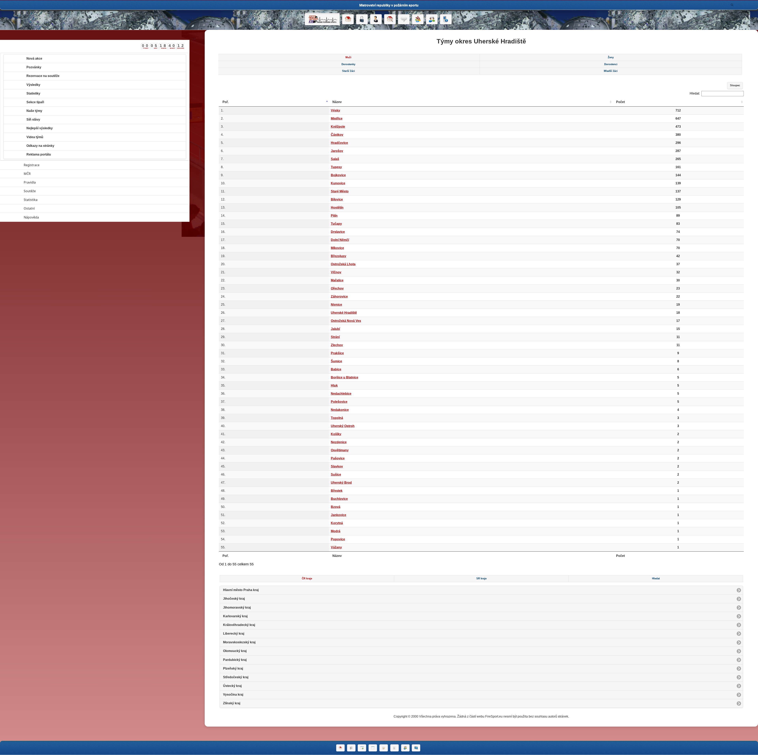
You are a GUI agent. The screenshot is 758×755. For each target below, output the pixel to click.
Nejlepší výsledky (39, 128)
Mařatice (337, 280)
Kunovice (338, 183)
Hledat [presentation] (656, 578)
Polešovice (339, 401)
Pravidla (48, 182)
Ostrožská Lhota (343, 264)
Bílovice (337, 199)
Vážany (336, 547)
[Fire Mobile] (446, 19)
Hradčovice (339, 142)
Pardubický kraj (235, 659)
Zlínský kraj (231, 703)
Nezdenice (339, 442)
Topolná (337, 418)
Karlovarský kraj (235, 616)
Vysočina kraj (233, 694)
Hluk (334, 385)
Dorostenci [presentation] (610, 64)
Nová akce (34, 58)
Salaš (335, 159)
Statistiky (33, 93)
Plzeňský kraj (233, 668)
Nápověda (49, 217)
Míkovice (337, 248)
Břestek (336, 490)
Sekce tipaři (35, 102)
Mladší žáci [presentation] (611, 71)
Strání (335, 337)
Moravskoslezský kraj (239, 642)
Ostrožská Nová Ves (346, 320)
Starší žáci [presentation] (348, 71)
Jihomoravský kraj (237, 607)
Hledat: (695, 93)
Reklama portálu (38, 154)
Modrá (335, 531)
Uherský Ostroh (343, 426)
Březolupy (338, 256)
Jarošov (337, 151)
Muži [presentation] (348, 57)
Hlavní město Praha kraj (241, 590)
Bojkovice (338, 175)
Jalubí (335, 329)
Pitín (334, 215)
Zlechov (337, 345)
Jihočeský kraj (234, 598)
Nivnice (336, 304)
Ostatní (47, 208)
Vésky (335, 110)
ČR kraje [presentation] (307, 578)
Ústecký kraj (232, 686)
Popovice (338, 539)
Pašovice (338, 458)
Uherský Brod (341, 482)
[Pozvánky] (373, 747)
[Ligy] (351, 747)
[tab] (348, 57)
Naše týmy (34, 110)
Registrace (31, 165)
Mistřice (336, 118)
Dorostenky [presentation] (348, 64)
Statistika (49, 200)
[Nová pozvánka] (362, 747)
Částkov (337, 134)
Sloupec (735, 85)
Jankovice (338, 515)
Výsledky (33, 84)
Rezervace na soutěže (42, 76)
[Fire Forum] (432, 19)
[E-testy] (418, 19)
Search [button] (732, 5)
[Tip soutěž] (405, 747)
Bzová (335, 507)
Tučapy (336, 223)
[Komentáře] (404, 19)
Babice (336, 369)
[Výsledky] (394, 747)
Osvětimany (340, 450)
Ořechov (337, 288)
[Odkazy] (390, 19)
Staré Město (340, 191)
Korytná (337, 523)
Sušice (336, 474)
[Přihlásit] (362, 19)
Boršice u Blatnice (344, 377)
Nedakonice (340, 409)
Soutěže (48, 191)
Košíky (336, 434)
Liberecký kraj (233, 633)
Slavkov (337, 466)
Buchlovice (339, 498)
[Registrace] (376, 19)
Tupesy (336, 167)
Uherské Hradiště (344, 312)
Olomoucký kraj (235, 651)
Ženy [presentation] (611, 57)
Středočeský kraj (235, 677)
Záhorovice (339, 296)
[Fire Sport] (322, 19)
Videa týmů (34, 137)
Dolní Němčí (340, 240)
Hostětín (337, 207)
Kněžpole (338, 126)
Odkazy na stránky (40, 145)
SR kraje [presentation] (481, 578)
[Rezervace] (383, 747)
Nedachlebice (341, 393)
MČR (45, 173)
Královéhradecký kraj (239, 625)
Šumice (336, 361)
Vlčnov (336, 272)
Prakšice (337, 353)
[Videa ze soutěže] (416, 747)
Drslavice (338, 231)
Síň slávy (33, 119)
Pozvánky (33, 67)
